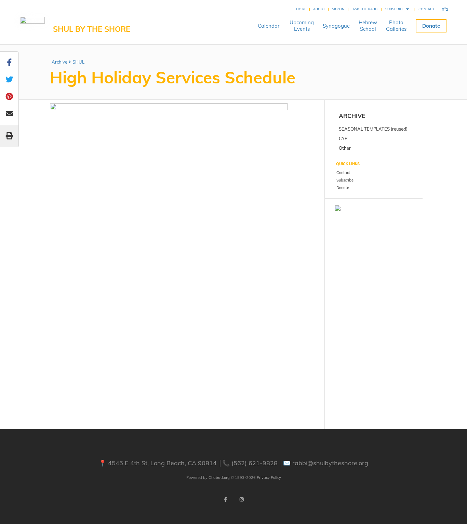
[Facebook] (225, 499)
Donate (431, 26)
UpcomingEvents (302, 25)
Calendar (268, 26)
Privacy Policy (269, 477)
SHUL (78, 62)
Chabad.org (219, 477)
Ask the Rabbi (365, 9)
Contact (426, 9)
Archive (59, 62)
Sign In (338, 9)
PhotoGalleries (396, 25)
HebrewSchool (368, 25)
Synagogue (336, 26)
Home (301, 9)
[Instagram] (241, 499)
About (319, 9)
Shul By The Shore (91, 29)
